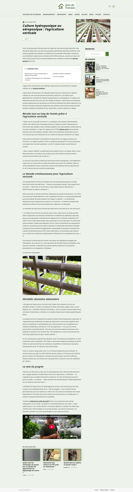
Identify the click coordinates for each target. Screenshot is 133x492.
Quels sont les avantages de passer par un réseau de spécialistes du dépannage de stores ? (31, 468)
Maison (98, 89)
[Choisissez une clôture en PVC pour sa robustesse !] (51, 455)
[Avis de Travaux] (66, 6)
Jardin (26, 39)
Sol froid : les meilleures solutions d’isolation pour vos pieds (102, 93)
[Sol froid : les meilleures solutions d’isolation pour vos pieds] (90, 93)
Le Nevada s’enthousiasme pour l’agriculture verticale (37, 79)
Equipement (67, 467)
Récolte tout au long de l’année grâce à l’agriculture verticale (36, 74)
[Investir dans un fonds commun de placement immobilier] (90, 80)
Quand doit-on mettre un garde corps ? (72, 464)
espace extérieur (39, 88)
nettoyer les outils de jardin (39, 401)
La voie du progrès (58, 76)
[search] (109, 6)
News (97, 64)
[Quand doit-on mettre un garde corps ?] (72, 455)
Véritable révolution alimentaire (62, 73)
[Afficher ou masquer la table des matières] (58, 69)
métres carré (64, 129)
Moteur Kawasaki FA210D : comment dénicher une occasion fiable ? (102, 67)
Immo (97, 77)
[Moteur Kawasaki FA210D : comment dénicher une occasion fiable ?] (90, 67)
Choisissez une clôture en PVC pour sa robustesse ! (51, 465)
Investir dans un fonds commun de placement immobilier (102, 81)
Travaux (24, 475)
